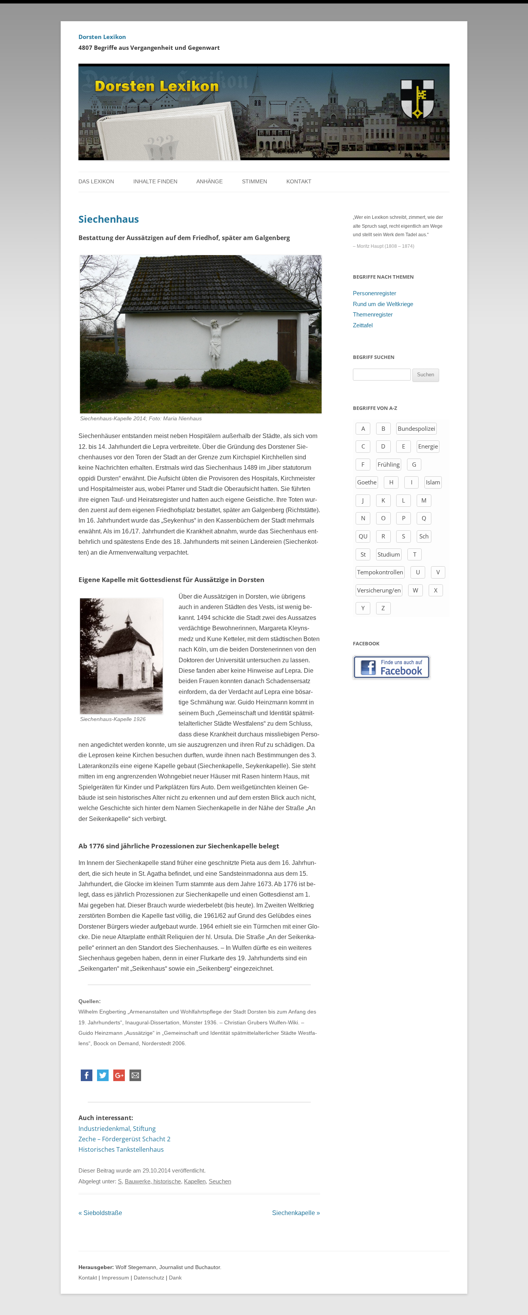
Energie (428, 446)
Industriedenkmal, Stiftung (117, 1128)
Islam (433, 482)
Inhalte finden (155, 181)
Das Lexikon (96, 181)
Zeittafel (363, 325)
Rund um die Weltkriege (383, 304)
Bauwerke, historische (153, 1181)
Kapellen (195, 1181)
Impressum (115, 1278)
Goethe (366, 482)
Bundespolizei (416, 428)
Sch (424, 536)
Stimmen (254, 181)
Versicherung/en (379, 590)
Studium (389, 554)
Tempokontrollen (380, 572)
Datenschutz (149, 1278)
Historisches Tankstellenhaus (121, 1149)
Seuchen (220, 1181)
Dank (175, 1278)
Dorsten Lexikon (102, 37)
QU (363, 536)
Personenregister (374, 293)
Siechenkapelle (296, 1213)
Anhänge (209, 181)
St (363, 554)
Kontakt (299, 181)
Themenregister (373, 314)
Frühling (389, 464)
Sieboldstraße (100, 1213)
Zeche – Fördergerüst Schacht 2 (124, 1139)
